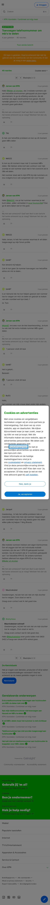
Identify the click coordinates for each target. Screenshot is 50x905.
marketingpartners (18, 446)
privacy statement (33, 462)
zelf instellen (32, 474)
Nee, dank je (25, 484)
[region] (25, 452)
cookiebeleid (14, 462)
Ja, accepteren (25, 494)
